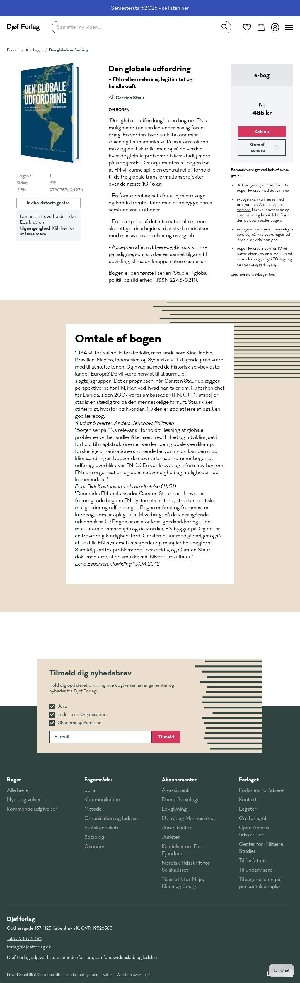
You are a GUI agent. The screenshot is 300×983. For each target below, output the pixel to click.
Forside (13, 50)
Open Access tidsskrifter (254, 831)
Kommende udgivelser (32, 809)
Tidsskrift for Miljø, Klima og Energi (183, 883)
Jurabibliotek (177, 828)
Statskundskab (101, 828)
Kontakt (248, 800)
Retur (107, 974)
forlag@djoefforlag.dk (29, 947)
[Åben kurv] (261, 27)
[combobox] (136, 27)
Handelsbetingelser (81, 974)
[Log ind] (275, 27)
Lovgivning (174, 809)
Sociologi (94, 837)
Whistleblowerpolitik (134, 974)
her (271, 274)
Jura (89, 790)
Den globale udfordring (68, 49)
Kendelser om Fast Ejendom (182, 850)
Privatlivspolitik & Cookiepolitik (33, 974)
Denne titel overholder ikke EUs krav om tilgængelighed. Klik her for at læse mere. (48, 225)
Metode (93, 809)
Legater (248, 809)
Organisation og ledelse (111, 818)
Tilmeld (166, 737)
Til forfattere (253, 861)
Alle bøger (34, 50)
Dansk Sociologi (180, 800)
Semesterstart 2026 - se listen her (150, 8)
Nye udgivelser (24, 800)
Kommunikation (102, 800)
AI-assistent (175, 790)
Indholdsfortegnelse (48, 203)
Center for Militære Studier (261, 848)
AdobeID (275, 215)
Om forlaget (253, 818)
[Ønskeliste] (247, 27)
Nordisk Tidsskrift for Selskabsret (186, 866)
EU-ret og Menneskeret (188, 818)
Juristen (171, 837)
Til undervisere (255, 870)
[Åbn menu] (289, 27)
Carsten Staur (130, 98)
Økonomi (94, 846)
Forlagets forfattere (261, 790)
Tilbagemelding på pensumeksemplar (260, 883)
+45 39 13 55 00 (24, 939)
